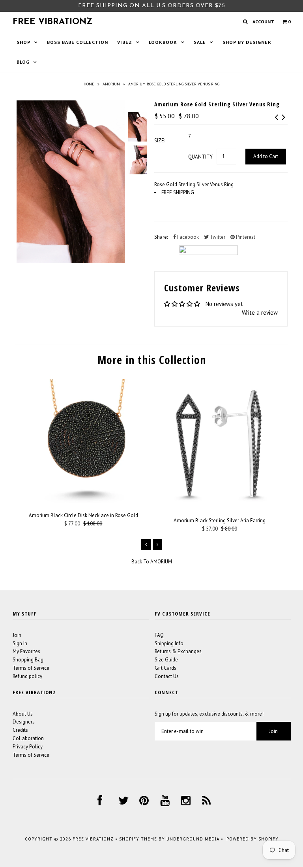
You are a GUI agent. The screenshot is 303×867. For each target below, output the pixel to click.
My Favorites (26, 651)
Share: (161, 237)
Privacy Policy (28, 746)
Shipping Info (169, 643)
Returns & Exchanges (178, 651)
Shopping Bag (28, 659)
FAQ (159, 635)
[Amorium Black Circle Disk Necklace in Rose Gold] (83, 501)
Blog (23, 62)
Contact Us (167, 676)
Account (263, 22)
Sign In (20, 643)
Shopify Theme (138, 839)
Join (17, 635)
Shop (23, 42)
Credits (20, 730)
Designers (24, 721)
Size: (159, 140)
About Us (23, 713)
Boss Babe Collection (77, 42)
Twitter (217, 237)
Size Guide (166, 659)
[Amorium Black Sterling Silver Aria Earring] (219, 506)
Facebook (187, 237)
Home (89, 84)
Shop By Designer (247, 42)
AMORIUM (111, 84)
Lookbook (163, 42)
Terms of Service (31, 668)
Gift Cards (165, 668)
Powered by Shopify (252, 839)
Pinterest (245, 237)
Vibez (124, 42)
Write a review (260, 312)
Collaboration (28, 738)
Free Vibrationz (53, 21)
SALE (200, 42)
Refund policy (27, 676)
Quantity (200, 156)
